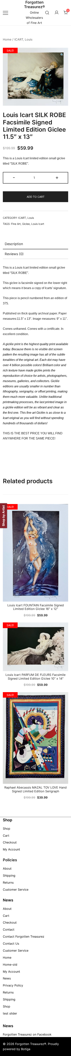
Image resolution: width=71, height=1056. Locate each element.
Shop (6, 828)
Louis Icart (37, 223)
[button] (62, 54)
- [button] (14, 177)
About (7, 868)
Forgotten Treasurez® (34, 4)
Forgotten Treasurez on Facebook (27, 1034)
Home (7, 39)
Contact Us (11, 943)
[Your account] (56, 12)
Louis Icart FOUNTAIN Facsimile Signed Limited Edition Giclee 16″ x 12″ (35, 607)
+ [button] (57, 177)
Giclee (26, 223)
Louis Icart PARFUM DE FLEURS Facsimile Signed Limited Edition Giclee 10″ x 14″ (35, 676)
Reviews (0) (14, 254)
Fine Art (16, 223)
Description (14, 244)
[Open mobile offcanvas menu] (5, 12)
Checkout (10, 842)
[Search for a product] (47, 12)
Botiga (25, 1049)
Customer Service (15, 889)
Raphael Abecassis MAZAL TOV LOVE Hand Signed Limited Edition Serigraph (35, 789)
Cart (6, 835)
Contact (8, 929)
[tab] (35, 244)
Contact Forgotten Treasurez (23, 936)
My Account (11, 849)
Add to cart (35, 196)
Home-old (10, 964)
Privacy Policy (13, 985)
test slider (10, 1013)
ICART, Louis (23, 39)
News (7, 978)
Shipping (9, 875)
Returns (8, 882)
